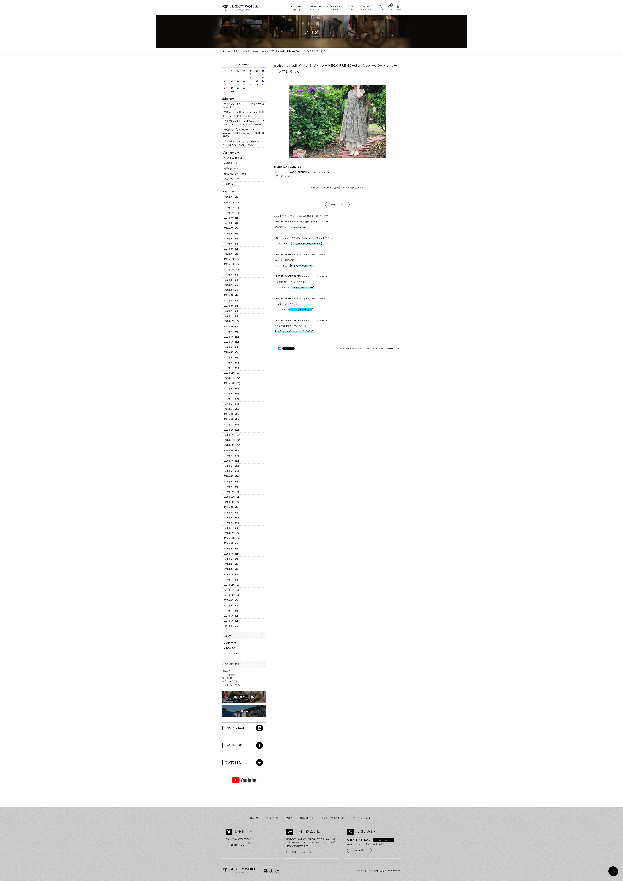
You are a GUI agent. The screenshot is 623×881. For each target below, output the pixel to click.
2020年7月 (229, 461)
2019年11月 (229, 497)
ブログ (289, 818)
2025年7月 (229, 197)
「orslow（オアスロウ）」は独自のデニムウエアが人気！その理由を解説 (243, 143)
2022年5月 (229, 347)
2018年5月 (229, 559)
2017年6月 (229, 616)
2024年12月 (229, 202)
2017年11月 (229, 590)
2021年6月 (229, 404)
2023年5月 (229, 295)
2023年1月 (229, 316)
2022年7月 (229, 337)
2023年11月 (229, 264)
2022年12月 (229, 321)
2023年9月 (229, 275)
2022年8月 (229, 331)
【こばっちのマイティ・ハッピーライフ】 (294, 331)
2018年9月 (229, 543)
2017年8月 (229, 605)
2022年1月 (229, 367)
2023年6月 (229, 290)
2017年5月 (229, 621)
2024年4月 (229, 243)
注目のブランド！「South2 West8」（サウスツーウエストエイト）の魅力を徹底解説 (244, 123)
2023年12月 (229, 259)
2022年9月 (229, 326)
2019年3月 (229, 517)
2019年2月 (229, 523)
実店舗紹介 (227, 678)
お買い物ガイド (229, 681)
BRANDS (230, 648)
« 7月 (231, 91)
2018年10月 (229, 538)
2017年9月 (229, 600)
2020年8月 (229, 455)
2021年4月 (229, 414)
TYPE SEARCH (233, 653)
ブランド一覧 (228, 674)
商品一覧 (254, 818)
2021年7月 (229, 399)
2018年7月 (229, 554)
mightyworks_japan (301, 265)
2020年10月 (229, 445)
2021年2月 (229, 424)
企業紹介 (226, 671)
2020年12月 (229, 435)
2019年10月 (229, 502)
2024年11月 (229, 207)
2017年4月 (229, 626)
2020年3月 (229, 481)
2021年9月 (229, 388)
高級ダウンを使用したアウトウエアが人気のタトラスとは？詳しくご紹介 (243, 114)
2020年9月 (229, 450)
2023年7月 (229, 285)
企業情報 (228, 163)
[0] (389, 9)
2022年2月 (229, 362)
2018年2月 (229, 574)
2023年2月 (229, 311)
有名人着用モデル (232, 173)
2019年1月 (229, 528)
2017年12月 (229, 585)
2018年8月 (229, 548)
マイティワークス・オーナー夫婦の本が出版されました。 (243, 106)
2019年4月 (229, 512)
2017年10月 (229, 595)
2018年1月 (229, 579)
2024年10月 (229, 212)
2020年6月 (229, 466)
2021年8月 (229, 393)
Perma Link (394, 348)
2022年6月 (229, 342)
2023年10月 (229, 269)
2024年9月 (229, 218)
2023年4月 (229, 300)
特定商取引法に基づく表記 (333, 818)
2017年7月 (229, 610)
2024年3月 (229, 249)
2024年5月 (229, 238)
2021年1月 (229, 430)
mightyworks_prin (303, 309)
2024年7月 (229, 228)
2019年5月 (229, 507)
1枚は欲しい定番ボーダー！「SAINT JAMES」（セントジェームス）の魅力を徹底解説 (243, 132)
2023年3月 (229, 306)
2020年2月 (229, 486)
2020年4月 (229, 476)
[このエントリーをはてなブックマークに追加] (279, 349)
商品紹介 (228, 168)
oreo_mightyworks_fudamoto (306, 243)
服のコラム (229, 178)
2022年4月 (229, 352)
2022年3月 (229, 357)
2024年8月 (229, 223)
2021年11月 (229, 378)
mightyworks (298, 227)
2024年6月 (229, 233)
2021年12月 (229, 373)
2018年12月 (229, 533)
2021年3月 (229, 419)
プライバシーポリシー (232, 685)
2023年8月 (229, 280)
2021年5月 (229, 409)
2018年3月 (229, 569)
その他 (227, 184)
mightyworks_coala (303, 287)
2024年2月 (229, 254)
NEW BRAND (230, 158)
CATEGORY (232, 643)
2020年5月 (229, 471)
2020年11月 (229, 440)
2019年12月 (229, 491)
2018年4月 (229, 564)
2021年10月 (229, 383)
